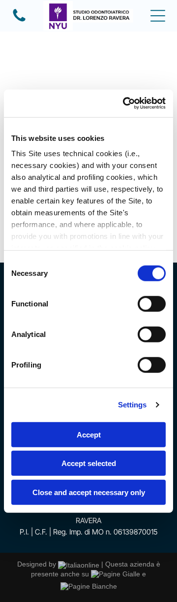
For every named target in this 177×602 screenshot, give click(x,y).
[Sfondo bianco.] (19, 21)
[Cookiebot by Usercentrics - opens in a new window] (125, 103)
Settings (132, 405)
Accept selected (88, 463)
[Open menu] (157, 15)
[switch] (152, 303)
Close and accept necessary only (88, 492)
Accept (89, 434)
